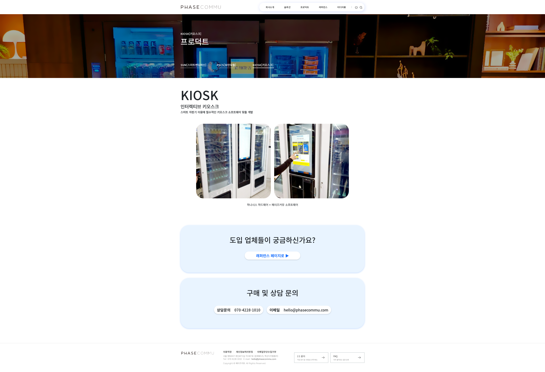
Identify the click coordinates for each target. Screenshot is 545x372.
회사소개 (270, 7)
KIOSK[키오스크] (263, 65)
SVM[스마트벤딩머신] (191, 65)
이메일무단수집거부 (266, 351)
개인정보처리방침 (244, 351)
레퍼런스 (323, 7)
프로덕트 (304, 7)
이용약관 (227, 351)
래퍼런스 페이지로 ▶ (272, 255)
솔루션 (287, 7)
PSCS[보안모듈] (226, 65)
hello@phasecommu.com (263, 359)
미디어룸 (341, 7)
